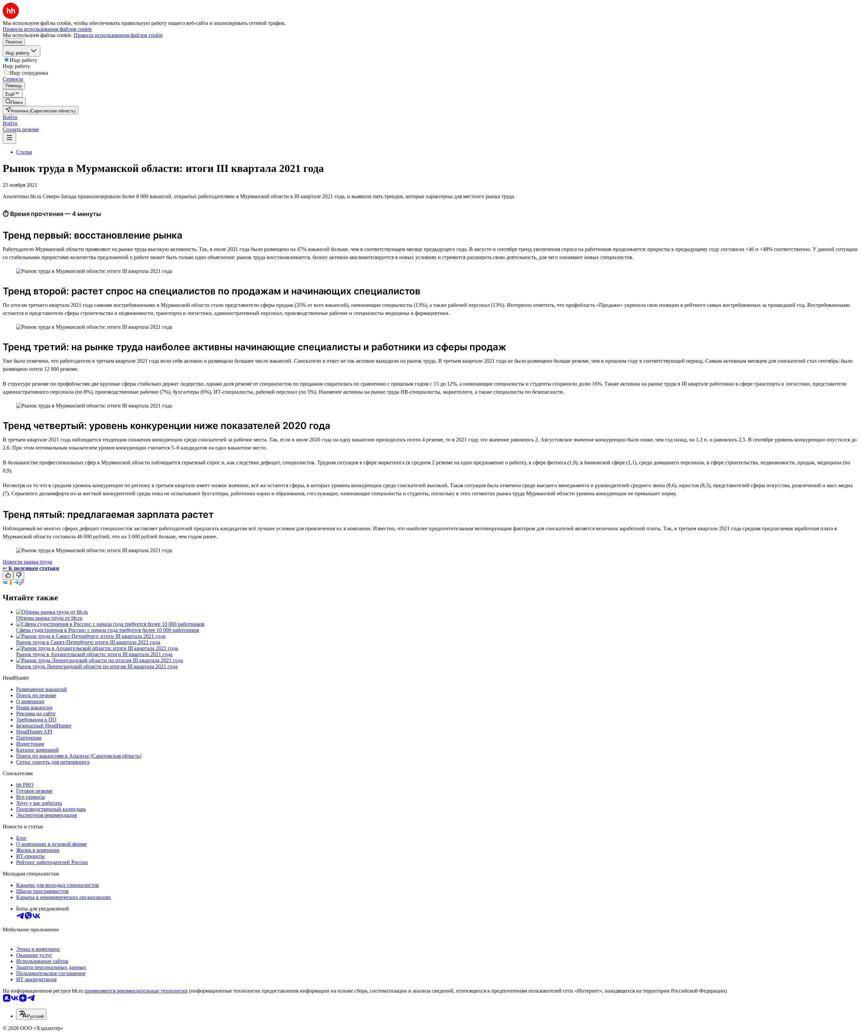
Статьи (24, 152)
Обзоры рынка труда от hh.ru (49, 618)
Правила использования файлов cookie (118, 35)
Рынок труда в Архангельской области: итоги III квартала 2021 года (94, 654)
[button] (10, 117)
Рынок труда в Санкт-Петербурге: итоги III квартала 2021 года (88, 642)
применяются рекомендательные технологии (136, 991)
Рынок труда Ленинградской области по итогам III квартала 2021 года (97, 666)
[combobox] (31, 1014)
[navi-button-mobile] (9, 138)
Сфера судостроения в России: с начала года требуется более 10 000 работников (107, 630)
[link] (14, 102)
